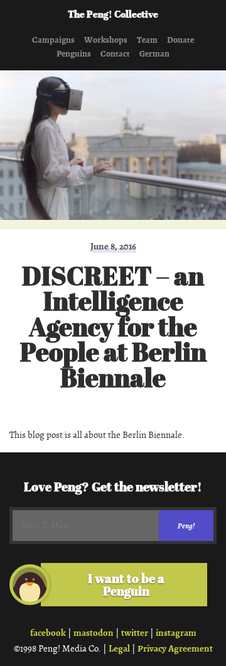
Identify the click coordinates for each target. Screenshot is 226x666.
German (154, 54)
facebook (48, 632)
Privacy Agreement (175, 648)
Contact (115, 54)
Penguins (73, 54)
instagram (176, 632)
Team (147, 40)
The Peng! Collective (113, 15)
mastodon (93, 632)
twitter (134, 632)
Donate (180, 40)
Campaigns (53, 40)
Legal (119, 648)
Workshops (105, 40)
